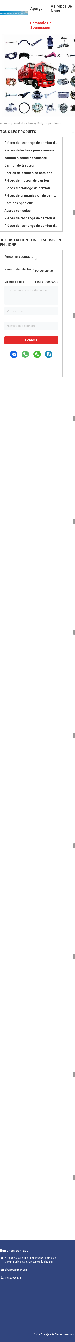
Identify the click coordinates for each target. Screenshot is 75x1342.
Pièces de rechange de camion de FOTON (31, 226)
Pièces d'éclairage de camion (27, 188)
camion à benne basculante (25, 158)
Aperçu (5, 123)
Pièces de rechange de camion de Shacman (31, 143)
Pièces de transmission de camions (31, 196)
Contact (31, 340)
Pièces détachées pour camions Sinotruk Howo (31, 150)
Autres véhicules (17, 211)
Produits (19, 123)
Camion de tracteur (19, 165)
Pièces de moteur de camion (26, 180)
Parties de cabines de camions (28, 173)
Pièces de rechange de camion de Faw (31, 218)
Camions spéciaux (18, 203)
